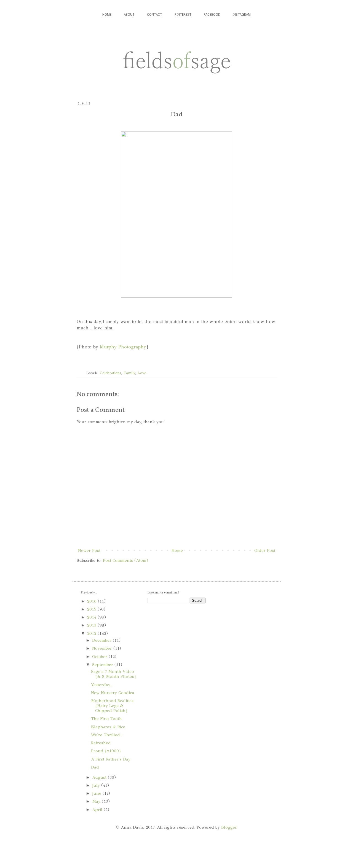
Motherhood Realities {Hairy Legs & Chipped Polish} (112, 705)
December (102, 640)
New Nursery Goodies (112, 692)
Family (129, 372)
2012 (92, 633)
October (100, 656)
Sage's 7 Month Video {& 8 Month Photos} (113, 674)
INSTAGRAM (241, 15)
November (102, 648)
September (103, 664)
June (97, 793)
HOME (106, 15)
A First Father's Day (110, 759)
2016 (92, 601)
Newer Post (89, 550)
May (97, 801)
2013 (92, 625)
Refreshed (101, 742)
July (96, 785)
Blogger (229, 827)
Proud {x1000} (106, 750)
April (98, 809)
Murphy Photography (123, 347)
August (100, 777)
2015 (92, 609)
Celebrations (110, 372)
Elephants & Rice (108, 726)
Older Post (264, 550)
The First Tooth (106, 718)
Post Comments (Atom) (125, 560)
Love (142, 372)
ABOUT (129, 15)
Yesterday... (101, 684)
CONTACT (154, 15)
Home (177, 550)
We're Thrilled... (106, 734)
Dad (95, 767)
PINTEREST (183, 15)
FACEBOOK (212, 15)
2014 (92, 617)
